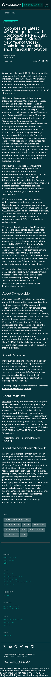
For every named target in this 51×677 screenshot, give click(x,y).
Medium (35, 438)
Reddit (27, 388)
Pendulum (7, 166)
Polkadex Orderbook (12, 416)
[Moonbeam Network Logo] (11, 4)
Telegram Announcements (24, 385)
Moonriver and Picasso (34, 101)
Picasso (23, 299)
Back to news (10, 13)
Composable (38, 106)
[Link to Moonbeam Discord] (26, 647)
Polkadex (6, 199)
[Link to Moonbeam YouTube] (10, 647)
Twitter (6, 385)
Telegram (25, 438)
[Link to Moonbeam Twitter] (5, 646)
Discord (19, 388)
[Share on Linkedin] (46, 61)
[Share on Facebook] (39, 61)
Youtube (6, 440)
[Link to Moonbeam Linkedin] (32, 646)
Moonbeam (37, 73)
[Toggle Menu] (47, 5)
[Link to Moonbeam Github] (15, 646)
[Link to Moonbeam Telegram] (21, 646)
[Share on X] (43, 61)
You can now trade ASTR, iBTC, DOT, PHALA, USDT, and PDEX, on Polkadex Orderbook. (25, 430)
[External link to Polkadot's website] (17, 662)
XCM (29, 78)
